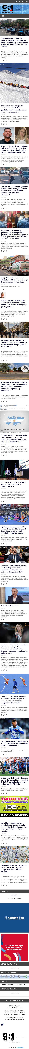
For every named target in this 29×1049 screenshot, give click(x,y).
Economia (3, 847)
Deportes (2, 675)
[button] (16, 1)
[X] (19, 1)
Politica (2, 405)
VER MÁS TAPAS (14, 968)
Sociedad (2, 20)
